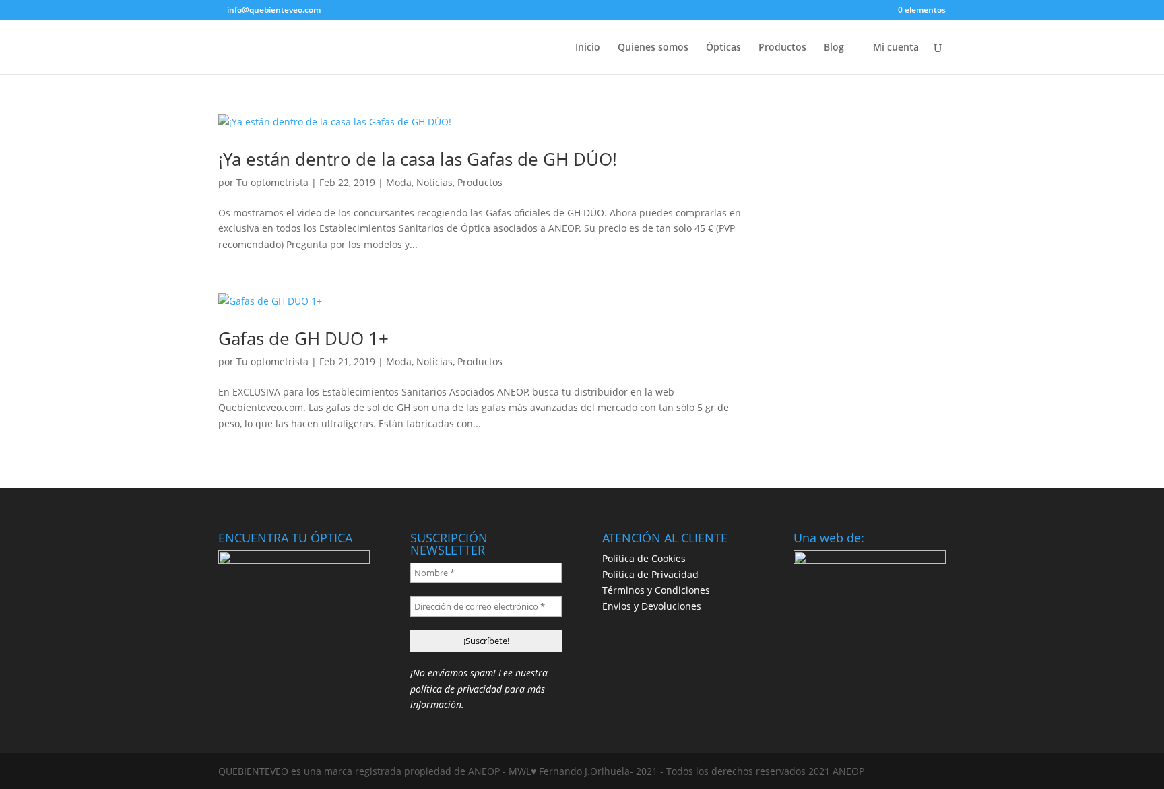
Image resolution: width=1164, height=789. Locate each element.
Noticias (434, 182)
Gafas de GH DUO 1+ (303, 338)
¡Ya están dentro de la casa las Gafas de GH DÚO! (417, 159)
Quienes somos (653, 47)
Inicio (587, 47)
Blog (834, 47)
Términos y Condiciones (656, 589)
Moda (399, 182)
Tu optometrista (272, 182)
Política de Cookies (644, 558)
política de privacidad (456, 689)
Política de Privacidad (650, 574)
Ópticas (723, 47)
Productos (782, 47)
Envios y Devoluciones (651, 606)
